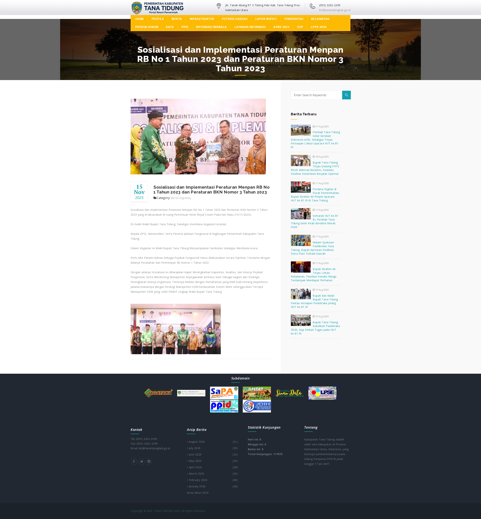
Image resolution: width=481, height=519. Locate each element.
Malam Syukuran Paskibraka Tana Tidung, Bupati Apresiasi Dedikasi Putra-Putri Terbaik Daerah (312, 248)
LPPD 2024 (319, 27)
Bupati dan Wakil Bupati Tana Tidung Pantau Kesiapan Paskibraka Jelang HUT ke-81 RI (314, 301)
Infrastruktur (202, 19)
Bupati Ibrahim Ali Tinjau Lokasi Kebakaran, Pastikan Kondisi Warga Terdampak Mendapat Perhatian (314, 274)
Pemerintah (293, 19)
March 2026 (213, 473)
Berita (177, 19)
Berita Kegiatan (180, 198)
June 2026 (213, 454)
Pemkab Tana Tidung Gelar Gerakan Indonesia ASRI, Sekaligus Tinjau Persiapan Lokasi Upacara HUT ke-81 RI (315, 139)
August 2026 (213, 441)
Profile (158, 19)
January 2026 (213, 486)
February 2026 (213, 480)
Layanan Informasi (250, 27)
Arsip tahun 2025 (198, 492)
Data (170, 27)
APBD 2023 (281, 27)
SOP (300, 27)
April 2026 (213, 467)
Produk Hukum (146, 27)
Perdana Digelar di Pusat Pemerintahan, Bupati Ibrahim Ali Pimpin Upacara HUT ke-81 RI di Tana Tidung (315, 194)
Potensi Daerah (235, 19)
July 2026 (213, 448)
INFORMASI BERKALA (211, 27)
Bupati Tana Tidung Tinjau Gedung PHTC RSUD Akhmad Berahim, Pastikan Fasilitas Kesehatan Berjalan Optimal (315, 168)
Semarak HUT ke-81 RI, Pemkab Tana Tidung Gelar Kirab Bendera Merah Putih (314, 221)
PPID (185, 27)
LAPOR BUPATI (266, 19)
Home (139, 19)
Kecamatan (320, 19)
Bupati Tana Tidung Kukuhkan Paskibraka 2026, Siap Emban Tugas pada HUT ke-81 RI (315, 327)
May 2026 (213, 461)
